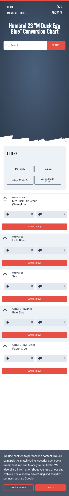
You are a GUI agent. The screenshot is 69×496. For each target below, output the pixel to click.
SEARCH (56, 45)
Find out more (19, 487)
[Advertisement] (34, 87)
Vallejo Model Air (20, 180)
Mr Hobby (20, 169)
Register (57, 13)
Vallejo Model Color (47, 180)
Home (10, 7)
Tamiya (47, 169)
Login (59, 7)
